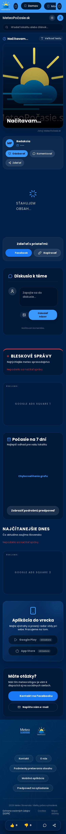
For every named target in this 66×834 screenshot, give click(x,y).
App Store (35, 651)
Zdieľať (17, 162)
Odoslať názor (43, 314)
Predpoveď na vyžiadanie (33, 788)
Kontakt (24, 758)
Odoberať (18, 153)
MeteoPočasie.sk (16, 17)
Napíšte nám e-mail (35, 707)
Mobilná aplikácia (33, 778)
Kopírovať (50, 253)
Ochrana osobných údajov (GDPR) (16, 812)
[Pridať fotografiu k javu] (24, 315)
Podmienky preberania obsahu (33, 768)
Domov (33, 6)
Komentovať (44, 153)
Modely (56, 6)
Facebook (21, 253)
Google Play (35, 640)
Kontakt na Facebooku (36, 696)
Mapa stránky (55, 812)
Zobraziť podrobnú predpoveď (33, 510)
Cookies (42, 811)
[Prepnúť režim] (52, 18)
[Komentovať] (44, 825)
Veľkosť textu (53, 38)
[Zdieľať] (54, 825)
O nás (43, 758)
